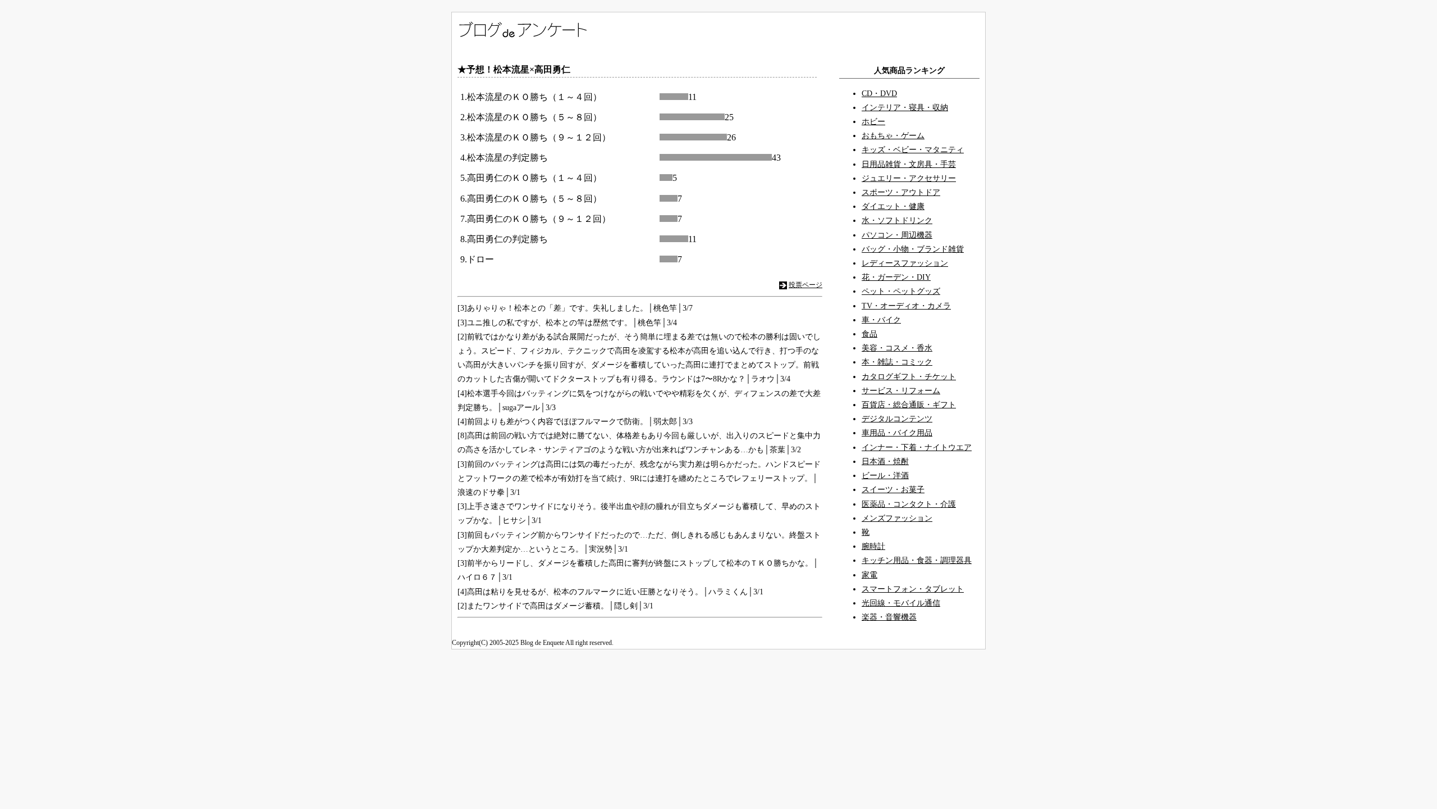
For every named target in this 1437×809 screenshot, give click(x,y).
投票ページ (805, 285)
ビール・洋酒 (885, 475)
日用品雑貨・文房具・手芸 (909, 164)
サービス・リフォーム (901, 391)
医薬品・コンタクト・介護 (909, 504)
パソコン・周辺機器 (897, 235)
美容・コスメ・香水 (897, 348)
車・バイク (881, 320)
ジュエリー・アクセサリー (909, 178)
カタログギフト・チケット (909, 376)
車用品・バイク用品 (897, 433)
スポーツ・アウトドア (901, 192)
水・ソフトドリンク (897, 220)
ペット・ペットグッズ (901, 291)
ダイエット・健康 (893, 206)
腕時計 (873, 546)
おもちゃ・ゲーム (893, 135)
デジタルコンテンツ (897, 419)
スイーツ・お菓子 (893, 489)
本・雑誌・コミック (897, 362)
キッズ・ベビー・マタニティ (913, 150)
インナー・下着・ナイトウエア (917, 447)
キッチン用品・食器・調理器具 (917, 560)
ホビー (873, 121)
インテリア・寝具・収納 (905, 107)
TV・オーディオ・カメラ (906, 306)
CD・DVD (879, 93)
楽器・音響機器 (889, 617)
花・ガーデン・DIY (896, 277)
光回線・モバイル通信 (901, 603)
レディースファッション (905, 263)
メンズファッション (897, 518)
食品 (869, 334)
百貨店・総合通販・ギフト (909, 405)
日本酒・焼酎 (885, 461)
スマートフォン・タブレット (913, 589)
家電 (869, 575)
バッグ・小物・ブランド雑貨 (913, 249)
